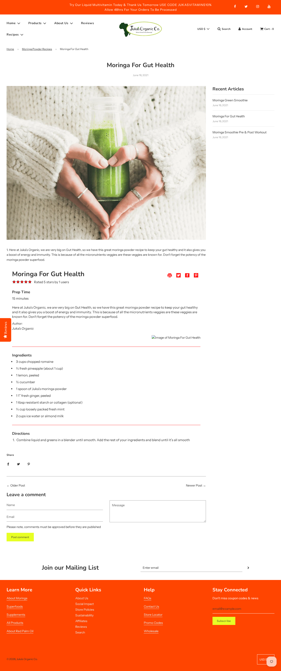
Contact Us (151, 606)
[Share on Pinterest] (29, 464)
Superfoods (15, 606)
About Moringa (17, 598)
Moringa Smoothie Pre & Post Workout (240, 132)
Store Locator (153, 615)
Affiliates (81, 621)
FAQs (147, 598)
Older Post (17, 485)
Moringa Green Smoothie (230, 100)
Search (80, 632)
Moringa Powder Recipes (37, 49)
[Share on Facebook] (8, 464)
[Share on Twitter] (18, 464)
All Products (15, 623)
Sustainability (84, 615)
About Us (81, 598)
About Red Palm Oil (20, 631)
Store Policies (84, 610)
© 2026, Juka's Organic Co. (22, 659)
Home (10, 49)
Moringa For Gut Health (229, 116)
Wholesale (151, 631)
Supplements (16, 615)
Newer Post (194, 485)
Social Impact (84, 604)
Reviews (87, 23)
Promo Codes (153, 623)
